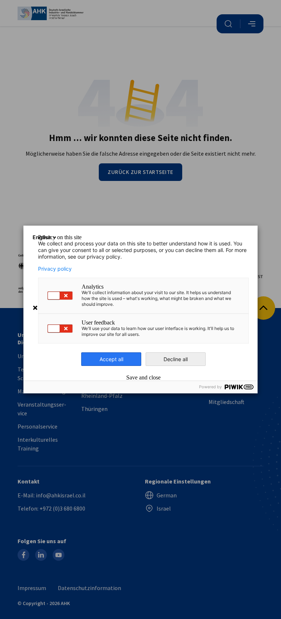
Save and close (143, 378)
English (42, 237)
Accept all (111, 359)
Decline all (176, 359)
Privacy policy (55, 269)
